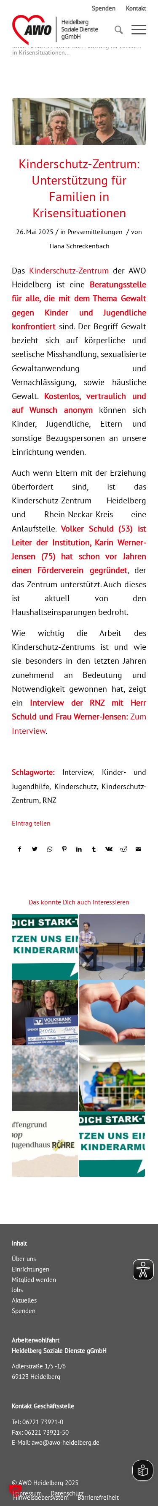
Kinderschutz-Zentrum (69, 270)
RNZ (49, 800)
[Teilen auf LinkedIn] (79, 849)
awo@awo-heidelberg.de (65, 1442)
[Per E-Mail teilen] (138, 849)
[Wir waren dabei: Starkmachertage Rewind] (112, 1144)
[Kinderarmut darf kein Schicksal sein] (45, 947)
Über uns (24, 1259)
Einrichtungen (30, 1269)
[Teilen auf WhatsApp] (50, 849)
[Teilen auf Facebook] (19, 849)
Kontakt (136, 8)
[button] (15, 1491)
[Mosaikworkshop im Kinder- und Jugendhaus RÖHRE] (45, 1144)
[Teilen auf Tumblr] (94, 849)
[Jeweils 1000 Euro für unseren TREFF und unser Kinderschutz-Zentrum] (112, 1012)
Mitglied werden (34, 1280)
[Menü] (134, 30)
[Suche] (114, 30)
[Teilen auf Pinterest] (64, 849)
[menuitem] (41, 1497)
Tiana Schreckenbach (79, 246)
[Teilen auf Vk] (109, 849)
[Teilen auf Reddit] (123, 849)
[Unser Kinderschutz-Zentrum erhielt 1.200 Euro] (45, 1012)
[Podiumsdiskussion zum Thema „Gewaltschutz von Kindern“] (112, 947)
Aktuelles (24, 1300)
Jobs (17, 1290)
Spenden (103, 8)
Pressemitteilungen (95, 231)
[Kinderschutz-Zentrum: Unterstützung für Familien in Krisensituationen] (79, 121)
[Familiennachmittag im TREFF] (112, 1078)
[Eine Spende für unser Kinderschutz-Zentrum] (45, 1078)
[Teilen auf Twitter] (34, 849)
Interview (77, 772)
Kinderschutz (75, 786)
